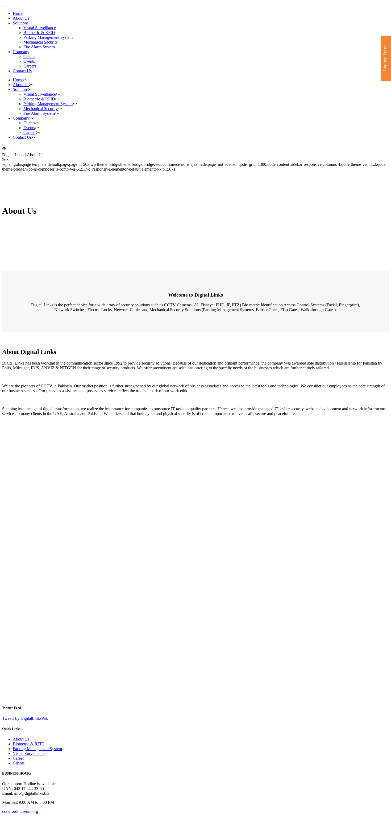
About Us (21, 739)
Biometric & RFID (28, 744)
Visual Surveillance (29, 753)
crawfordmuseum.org (20, 811)
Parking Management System (37, 748)
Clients (18, 763)
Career (18, 758)
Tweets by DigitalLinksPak (25, 718)
